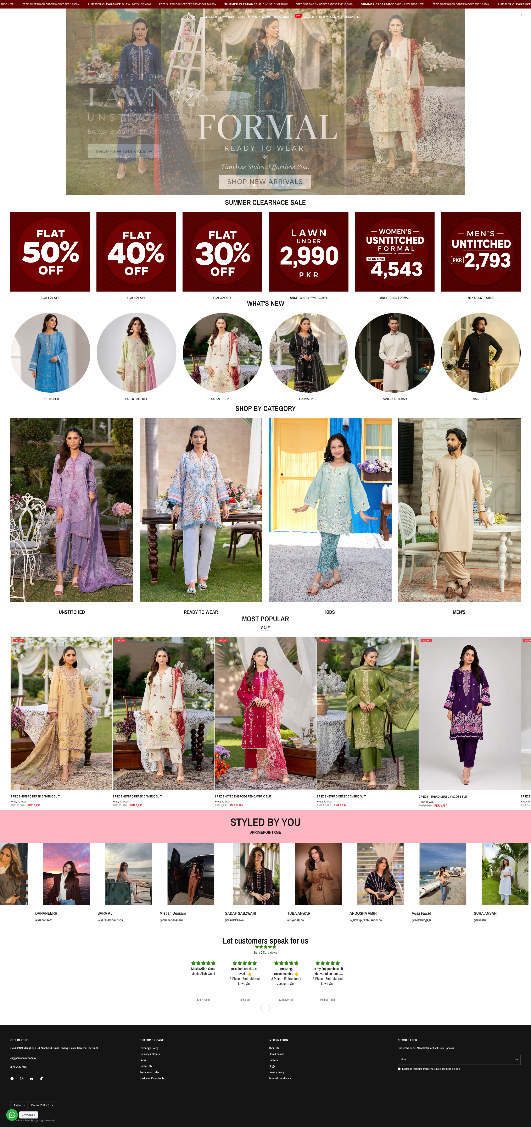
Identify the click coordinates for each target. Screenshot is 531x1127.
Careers (273, 1060)
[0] (517, 17)
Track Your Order (149, 1072)
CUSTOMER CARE (152, 1040)
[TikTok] (44, 1078)
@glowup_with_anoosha (83, 920)
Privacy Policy (276, 1072)
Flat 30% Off (222, 297)
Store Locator (276, 1054)
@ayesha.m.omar (328, 920)
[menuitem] (205, 16)
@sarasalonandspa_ (454, 920)
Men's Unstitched (481, 297)
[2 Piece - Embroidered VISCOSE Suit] (470, 713)
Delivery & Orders (150, 1054)
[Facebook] (14, 1078)
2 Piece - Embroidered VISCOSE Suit (443, 796)
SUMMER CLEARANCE (276, 17)
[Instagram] (24, 1078)
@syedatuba (13, 920)
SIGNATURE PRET (222, 398)
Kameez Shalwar (394, 398)
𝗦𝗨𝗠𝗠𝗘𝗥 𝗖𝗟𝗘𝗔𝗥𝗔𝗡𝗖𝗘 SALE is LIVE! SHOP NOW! (72, 4)
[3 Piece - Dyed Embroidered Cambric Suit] (265, 713)
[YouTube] (34, 1079)
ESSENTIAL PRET (136, 398)
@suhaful (198, 920)
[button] (262, 1008)
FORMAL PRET (308, 398)
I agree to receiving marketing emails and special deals (431, 1069)
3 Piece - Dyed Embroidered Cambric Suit (242, 796)
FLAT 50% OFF (50, 297)
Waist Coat (481, 398)
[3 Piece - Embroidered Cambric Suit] (61, 713)
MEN (322, 17)
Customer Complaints (152, 1078)
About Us (274, 1048)
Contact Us (146, 1066)
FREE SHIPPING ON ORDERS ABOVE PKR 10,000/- (140, 4)
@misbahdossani (514, 920)
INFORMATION (278, 1040)
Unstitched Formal (394, 297)
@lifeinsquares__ (265, 920)
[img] (265, 947)
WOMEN (309, 17)
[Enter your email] (516, 1060)
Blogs (272, 1066)
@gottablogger (139, 920)
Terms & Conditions (280, 1078)
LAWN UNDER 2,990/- (233, 17)
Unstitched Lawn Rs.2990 (308, 297)
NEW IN (252, 17)
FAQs (143, 1060)
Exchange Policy (149, 1048)
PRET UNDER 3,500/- (205, 17)
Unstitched (50, 398)
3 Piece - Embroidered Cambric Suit (35, 796)
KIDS (333, 17)
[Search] (510, 17)
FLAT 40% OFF (136, 297)
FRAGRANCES (350, 17)
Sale (265, 627)
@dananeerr (387, 920)
